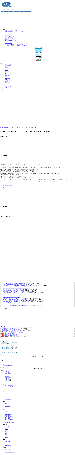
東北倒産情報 (7, 415)
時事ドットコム (8, 73)
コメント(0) (11, 185)
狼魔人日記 (7, 82)
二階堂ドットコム (8, 85)
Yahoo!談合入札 (8, 65)
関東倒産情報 (7, 418)
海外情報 (6, 127)
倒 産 (13, 11)
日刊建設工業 (7, 75)
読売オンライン (8, 74)
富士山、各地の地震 (9, 41)
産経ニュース (7, 72)
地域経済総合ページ (9, 426)
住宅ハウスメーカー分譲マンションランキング (14, 39)
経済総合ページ (8, 403)
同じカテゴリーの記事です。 (19, 281)
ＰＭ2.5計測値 (7, 35)
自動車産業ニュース (9, 445)
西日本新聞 (7, 71)
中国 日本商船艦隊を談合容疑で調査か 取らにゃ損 (13, 290)
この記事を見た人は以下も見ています (7, 281)
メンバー (6, 83)
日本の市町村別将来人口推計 (10, 40)
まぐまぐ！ (40, 57)
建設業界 (6, 407)
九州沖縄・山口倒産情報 (9, 422)
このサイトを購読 (8, 365)
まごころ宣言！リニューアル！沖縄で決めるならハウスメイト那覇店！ (13, 332)
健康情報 (6, 444)
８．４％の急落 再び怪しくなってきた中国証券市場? (13, 289)
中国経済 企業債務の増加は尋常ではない (11, 284)
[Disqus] (37, 234)
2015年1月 (7, 379)
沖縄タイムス (7, 68)
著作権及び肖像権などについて (11, 385)
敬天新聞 (6, 81)
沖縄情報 (6, 433)
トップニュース (8, 399)
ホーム (3, 11)
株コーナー (7, 32)
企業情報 (6, 404)
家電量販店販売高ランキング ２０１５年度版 (14, 31)
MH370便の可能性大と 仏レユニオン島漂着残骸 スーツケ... (15, 302)
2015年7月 (7, 372)
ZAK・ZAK (7, 79)
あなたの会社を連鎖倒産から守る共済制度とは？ (14, 44)
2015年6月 (7, 373)
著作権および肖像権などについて (11, 450)
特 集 (23, 11)
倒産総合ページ (8, 411)
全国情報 (6, 429)
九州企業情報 (7, 406)
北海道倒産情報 (8, 414)
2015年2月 (7, 378)
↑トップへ (2, 391)
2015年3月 (7, 377)
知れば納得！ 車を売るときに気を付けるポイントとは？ (16, 45)
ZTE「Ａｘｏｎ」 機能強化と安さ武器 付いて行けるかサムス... (15, 305)
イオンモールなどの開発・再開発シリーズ (10, 333)
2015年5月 (7, 374)
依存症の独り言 (8, 86)
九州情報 (6, 430)
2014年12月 (7, 380)
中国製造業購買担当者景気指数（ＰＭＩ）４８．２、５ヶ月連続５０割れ (17, 292)
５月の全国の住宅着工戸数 (10, 38)
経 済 (8, 11)
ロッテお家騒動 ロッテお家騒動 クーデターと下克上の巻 (11, 331)
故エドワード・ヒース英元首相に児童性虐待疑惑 (12, 300)
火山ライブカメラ (8, 43)
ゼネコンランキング (9, 442)
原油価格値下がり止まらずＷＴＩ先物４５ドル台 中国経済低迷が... (12, 330)
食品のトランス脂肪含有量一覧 (11, 30)
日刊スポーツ (7, 78)
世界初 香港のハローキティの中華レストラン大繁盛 (13, 291)
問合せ (28, 11)
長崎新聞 (6, 67)
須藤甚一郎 (7, 87)
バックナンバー (38, 56)
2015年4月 (7, 376)
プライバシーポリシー (9, 386)
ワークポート (21, 336)
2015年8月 (7, 371)
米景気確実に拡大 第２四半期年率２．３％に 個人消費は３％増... (16, 301)
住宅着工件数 (7, 441)
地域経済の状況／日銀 (9, 33)
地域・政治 (18, 11)
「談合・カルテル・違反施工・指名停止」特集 (11, 335)
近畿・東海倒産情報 (9, 419)
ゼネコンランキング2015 (9, 36)
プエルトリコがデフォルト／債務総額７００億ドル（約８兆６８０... (16, 299)
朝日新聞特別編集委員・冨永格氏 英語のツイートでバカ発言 (11, 329)
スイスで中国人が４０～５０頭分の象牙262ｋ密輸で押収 (14, 283)
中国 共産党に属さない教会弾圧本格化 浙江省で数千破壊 (15, 286)
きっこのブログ (8, 80)
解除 (40, 52)
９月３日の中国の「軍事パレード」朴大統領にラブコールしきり (15, 288)
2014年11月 (7, 381)
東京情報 (6, 431)
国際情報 (6, 437)
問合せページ (7, 449)
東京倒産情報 (7, 417)
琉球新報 (6, 70)
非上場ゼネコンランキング (10, 37)
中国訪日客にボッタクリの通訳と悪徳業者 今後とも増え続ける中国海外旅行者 (19, 285)
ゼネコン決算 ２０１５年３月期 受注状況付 (11, 334)
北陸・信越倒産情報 (9, 416)
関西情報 (6, 432)
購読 (37, 52)
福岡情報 (6, 434)
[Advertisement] (37, 14)
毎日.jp (6, 66)
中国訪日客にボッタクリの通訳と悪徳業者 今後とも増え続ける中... (12, 327)
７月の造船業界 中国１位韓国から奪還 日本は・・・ (10, 328)
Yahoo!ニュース (8, 64)
